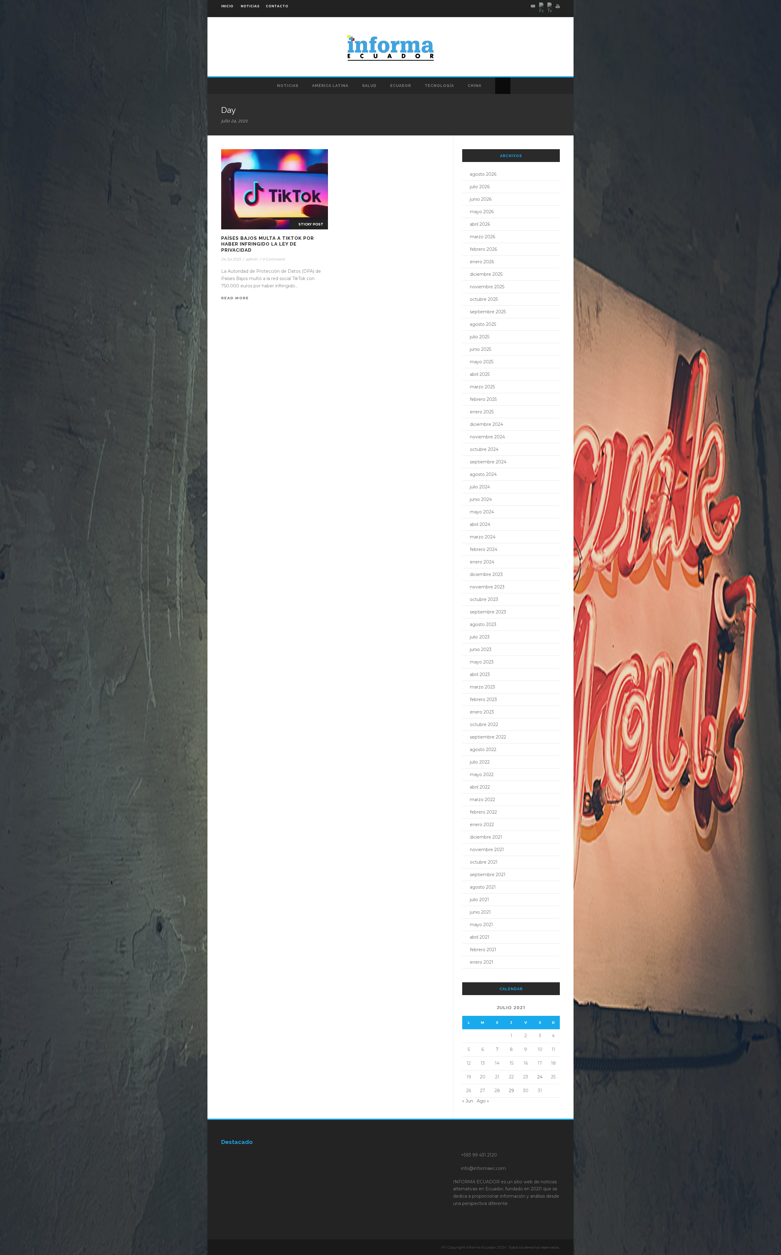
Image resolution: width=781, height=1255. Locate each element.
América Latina (330, 86)
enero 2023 (482, 712)
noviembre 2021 (487, 849)
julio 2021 (479, 899)
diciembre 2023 (486, 574)
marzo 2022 (482, 799)
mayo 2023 (482, 662)
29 (511, 1090)
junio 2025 (480, 349)
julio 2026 (480, 186)
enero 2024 (482, 562)
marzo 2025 (482, 387)
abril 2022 (480, 787)
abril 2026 (480, 224)
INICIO (227, 6)
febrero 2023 (483, 699)
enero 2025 (482, 412)
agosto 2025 (483, 324)
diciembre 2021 (486, 837)
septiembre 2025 (488, 312)
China (474, 86)
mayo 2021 (481, 924)
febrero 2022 (483, 812)
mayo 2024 (482, 512)
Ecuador (400, 86)
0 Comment (273, 259)
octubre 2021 (484, 862)
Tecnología (439, 86)
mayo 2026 (482, 211)
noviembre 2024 (487, 437)
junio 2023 (480, 649)
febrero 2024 (483, 549)
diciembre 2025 (486, 274)
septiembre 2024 (488, 462)
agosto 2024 (483, 474)
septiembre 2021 (488, 874)
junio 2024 (481, 499)
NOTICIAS (250, 6)
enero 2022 (482, 824)
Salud (369, 86)
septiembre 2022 (488, 737)
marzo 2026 (482, 236)
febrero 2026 (483, 249)
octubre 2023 (484, 599)
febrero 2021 (483, 949)
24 (539, 1077)
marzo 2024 (482, 537)
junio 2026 (480, 199)
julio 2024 (480, 487)
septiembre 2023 (488, 612)
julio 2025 (479, 337)
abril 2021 (479, 937)
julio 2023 (480, 637)
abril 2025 (480, 374)
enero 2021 (481, 962)
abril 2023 (480, 674)
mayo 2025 (481, 362)
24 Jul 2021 (231, 259)
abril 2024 (480, 524)
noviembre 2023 (487, 587)
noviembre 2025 (487, 286)
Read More (235, 298)
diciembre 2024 (486, 424)
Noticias (287, 86)
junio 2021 (480, 912)
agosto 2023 (483, 624)
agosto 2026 (483, 174)
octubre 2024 (484, 449)
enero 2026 (482, 261)
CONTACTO (277, 6)
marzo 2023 (482, 687)
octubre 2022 (484, 724)
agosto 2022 (483, 749)
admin (251, 259)
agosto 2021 (483, 887)
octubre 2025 (484, 299)
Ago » (483, 1101)
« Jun (467, 1101)
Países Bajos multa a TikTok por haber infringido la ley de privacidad (267, 244)
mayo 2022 (482, 774)
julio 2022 (480, 762)
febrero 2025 (483, 399)
